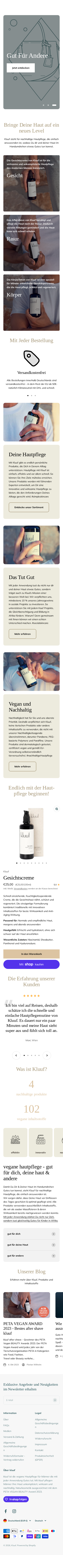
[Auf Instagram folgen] (14, 1511)
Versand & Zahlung (13, 1436)
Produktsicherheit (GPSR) (44, 1457)
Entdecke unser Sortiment (28, 507)
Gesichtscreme (18, 878)
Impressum (41, 1444)
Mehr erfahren (22, 633)
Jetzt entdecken (20, 67)
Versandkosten (21, 888)
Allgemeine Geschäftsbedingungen (15, 1446)
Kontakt (39, 1450)
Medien (7, 1431)
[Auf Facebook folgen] (5, 1511)
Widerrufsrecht (43, 1438)
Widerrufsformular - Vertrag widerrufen (14, 1457)
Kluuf (6, 871)
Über (6, 1419)
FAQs (6, 1425)
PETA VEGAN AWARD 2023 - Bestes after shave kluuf (23, 1329)
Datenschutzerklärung (47, 1432)
